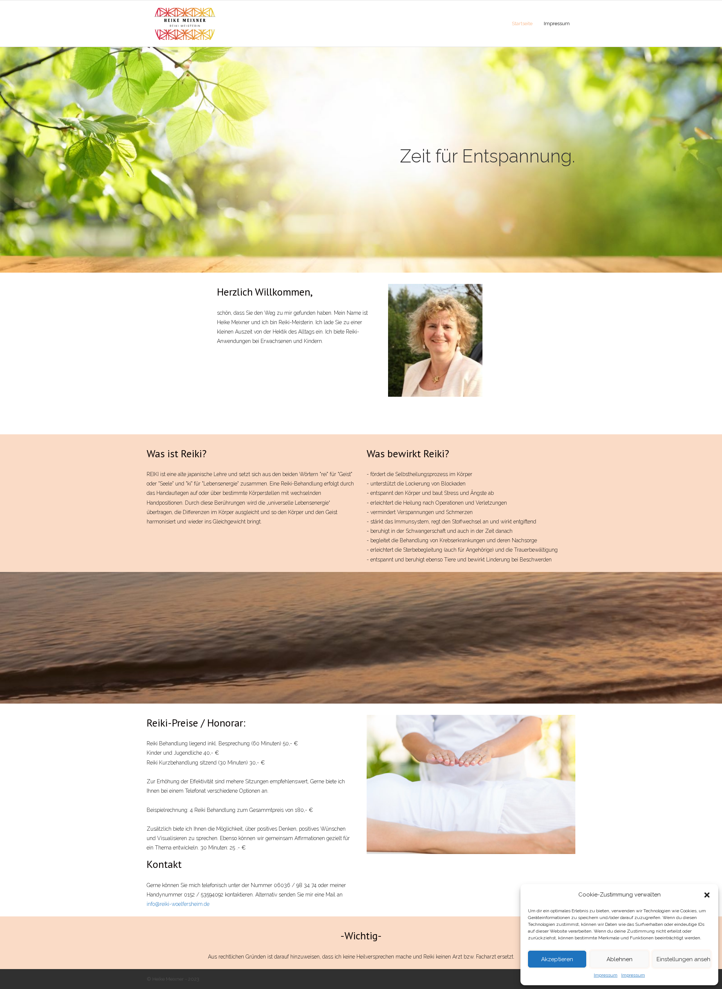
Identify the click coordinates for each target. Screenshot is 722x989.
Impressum (605, 975)
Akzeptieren (557, 959)
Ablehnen (620, 959)
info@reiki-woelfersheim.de (178, 904)
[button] (707, 895)
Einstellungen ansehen (684, 959)
